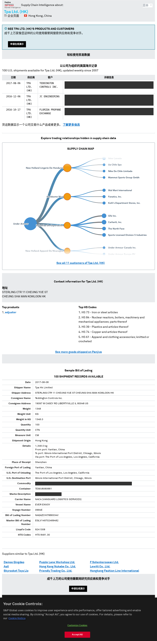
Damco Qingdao (14, 562)
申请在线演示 (17, 44)
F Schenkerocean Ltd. (104, 562)
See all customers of (80, 263)
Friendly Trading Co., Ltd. (55, 570)
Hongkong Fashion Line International (114, 570)
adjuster (10, 312)
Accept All (77, 634)
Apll (6, 566)
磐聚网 (12, 5)
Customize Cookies (77, 625)
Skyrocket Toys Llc (16, 570)
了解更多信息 (71, 124)
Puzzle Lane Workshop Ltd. (57, 562)
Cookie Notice (17, 618)
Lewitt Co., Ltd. (100, 566)
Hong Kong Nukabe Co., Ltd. (57, 566)
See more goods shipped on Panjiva (78, 352)
